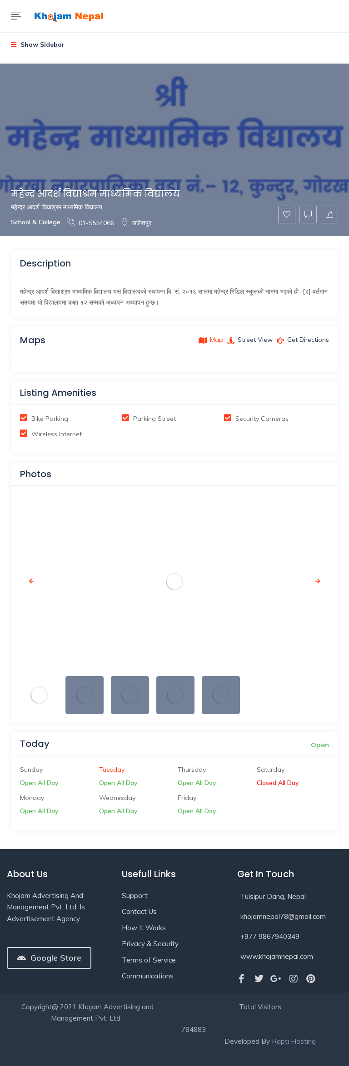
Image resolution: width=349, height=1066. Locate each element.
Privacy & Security (150, 943)
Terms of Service (149, 960)
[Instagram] (293, 978)
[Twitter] (259, 978)
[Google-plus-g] (276, 978)
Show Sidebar (42, 44)
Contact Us (139, 911)
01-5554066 (96, 223)
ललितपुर (141, 223)
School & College (35, 222)
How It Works (144, 927)
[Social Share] (329, 214)
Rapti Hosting (294, 1041)
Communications (148, 976)
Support (135, 895)
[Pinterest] (310, 978)
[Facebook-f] (241, 978)
